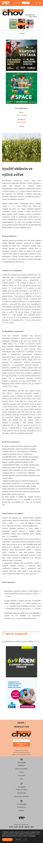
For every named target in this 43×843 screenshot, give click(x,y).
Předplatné (21, 765)
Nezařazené (21, 122)
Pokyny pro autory (21, 790)
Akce (21, 779)
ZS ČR (16, 827)
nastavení (32, 836)
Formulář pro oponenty (21, 796)
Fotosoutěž (21, 775)
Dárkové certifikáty (22, 769)
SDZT (32, 827)
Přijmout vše (7, 839)
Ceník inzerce (21, 807)
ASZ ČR (21, 827)
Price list (21, 810)
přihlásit (37, 641)
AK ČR (11, 827)
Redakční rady (21, 793)
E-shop (21, 772)
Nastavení (18, 839)
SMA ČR (26, 827)
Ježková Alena (21, 115)
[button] (21, 744)
